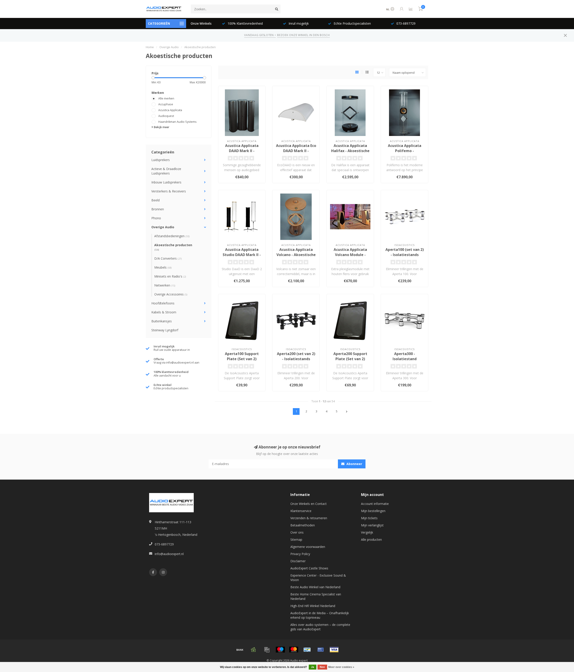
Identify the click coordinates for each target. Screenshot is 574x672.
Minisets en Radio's (170, 276)
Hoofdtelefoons (162, 303)
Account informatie (375, 504)
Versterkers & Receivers (168, 191)
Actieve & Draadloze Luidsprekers (166, 171)
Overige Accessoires (170, 294)
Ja (312, 667)
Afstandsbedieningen (171, 236)
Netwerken (164, 285)
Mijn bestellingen (373, 511)
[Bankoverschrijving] (240, 649)
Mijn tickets (369, 518)
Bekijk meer (161, 127)
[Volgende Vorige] (346, 411)
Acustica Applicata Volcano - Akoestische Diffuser (296, 254)
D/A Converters (168, 258)
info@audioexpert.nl (169, 554)
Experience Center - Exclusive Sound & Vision (318, 577)
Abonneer (354, 464)
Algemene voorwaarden (307, 547)
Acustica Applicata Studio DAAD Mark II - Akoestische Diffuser (242, 254)
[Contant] (253, 649)
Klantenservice (300, 511)
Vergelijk (367, 532)
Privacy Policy (300, 554)
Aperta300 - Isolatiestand (405, 356)
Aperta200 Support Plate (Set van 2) (350, 356)
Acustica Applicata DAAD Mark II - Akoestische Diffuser (241, 150)
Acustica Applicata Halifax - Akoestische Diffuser (350, 150)
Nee (322, 667)
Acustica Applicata (170, 110)
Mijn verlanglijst (372, 525)
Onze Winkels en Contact (308, 504)
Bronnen (157, 209)
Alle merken (166, 98)
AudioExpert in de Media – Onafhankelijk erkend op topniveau (319, 615)
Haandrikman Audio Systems (177, 122)
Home (150, 47)
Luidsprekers (160, 160)
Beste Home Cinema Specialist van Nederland (315, 596)
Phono (156, 218)
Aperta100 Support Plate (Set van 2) (242, 356)
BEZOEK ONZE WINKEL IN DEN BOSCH (303, 35)
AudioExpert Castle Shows (309, 568)
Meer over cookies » (341, 667)
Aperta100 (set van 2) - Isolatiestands (404, 252)
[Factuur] (266, 649)
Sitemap (296, 539)
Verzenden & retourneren (308, 518)
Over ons (297, 532)
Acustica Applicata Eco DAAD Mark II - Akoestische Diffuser (296, 150)
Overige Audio (162, 227)
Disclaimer (298, 561)
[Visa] (334, 649)
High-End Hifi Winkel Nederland (312, 606)
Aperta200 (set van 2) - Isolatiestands (296, 356)
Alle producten (371, 539)
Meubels (163, 267)
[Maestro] (280, 649)
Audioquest (166, 116)
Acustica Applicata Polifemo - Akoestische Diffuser (404, 150)
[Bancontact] (307, 649)
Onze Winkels (201, 23)
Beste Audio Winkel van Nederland (315, 587)
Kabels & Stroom (163, 312)
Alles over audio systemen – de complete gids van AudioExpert (320, 626)
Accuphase (165, 104)
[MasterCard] (293, 649)
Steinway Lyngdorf (164, 330)
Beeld (155, 200)
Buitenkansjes (161, 321)
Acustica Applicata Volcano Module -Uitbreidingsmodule (350, 254)
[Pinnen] (320, 649)
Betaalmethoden (302, 525)
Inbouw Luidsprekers (166, 182)
